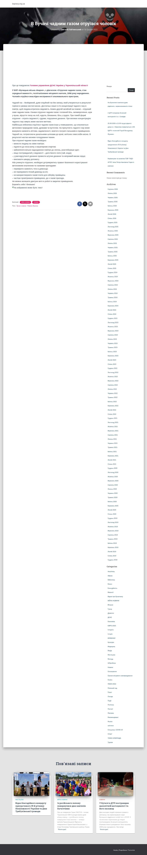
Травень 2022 (112, 397)
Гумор (110, 609)
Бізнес (110, 584)
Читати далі (62, 829)
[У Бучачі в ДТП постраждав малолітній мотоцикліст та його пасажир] (115, 784)
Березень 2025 (113, 260)
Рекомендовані (113, 717)
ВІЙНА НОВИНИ (25, 202)
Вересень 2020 (113, 481)
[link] (59, 85)
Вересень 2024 (113, 281)
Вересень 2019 (113, 531)
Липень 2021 (112, 439)
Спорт (110, 734)
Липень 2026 (112, 193)
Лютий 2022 (112, 410)
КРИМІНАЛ (111, 638)
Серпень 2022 (113, 385)
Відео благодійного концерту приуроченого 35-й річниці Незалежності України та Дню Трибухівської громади (31, 807)
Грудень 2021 (112, 418)
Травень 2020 (112, 497)
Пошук (109, 86)
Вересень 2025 (113, 235)
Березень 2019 (113, 547)
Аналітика (111, 571)
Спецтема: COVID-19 (115, 730)
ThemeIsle (131, 850)
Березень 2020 (113, 506)
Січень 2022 (112, 414)
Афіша (110, 576)
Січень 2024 (112, 314)
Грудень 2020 (112, 468)
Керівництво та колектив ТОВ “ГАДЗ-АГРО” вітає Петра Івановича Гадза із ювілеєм (121, 162)
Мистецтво (111, 655)
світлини (111, 725)
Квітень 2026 (112, 206)
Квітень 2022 (112, 401)
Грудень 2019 (112, 518)
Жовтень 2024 (113, 276)
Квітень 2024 (112, 302)
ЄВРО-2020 (112, 626)
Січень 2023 (112, 364)
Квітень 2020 (112, 501)
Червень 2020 (113, 493)
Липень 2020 (112, 489)
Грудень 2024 (112, 272)
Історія (110, 634)
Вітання (110, 605)
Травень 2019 (112, 539)
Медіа (110, 650)
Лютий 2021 (112, 460)
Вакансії (110, 592)
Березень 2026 (113, 210)
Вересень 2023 (113, 331)
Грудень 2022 (112, 368)
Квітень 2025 (112, 256)
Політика (111, 705)
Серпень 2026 (113, 189)
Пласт (110, 692)
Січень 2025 (112, 268)
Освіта (110, 680)
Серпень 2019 (113, 535)
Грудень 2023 (112, 318)
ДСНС (110, 617)
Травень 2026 (112, 201)
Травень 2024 (112, 297)
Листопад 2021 (113, 422)
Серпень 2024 (113, 285)
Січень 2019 (112, 556)
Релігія (110, 721)
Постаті (110, 709)
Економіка (111, 621)
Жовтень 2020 (113, 476)
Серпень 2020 (113, 485)
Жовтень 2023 (113, 326)
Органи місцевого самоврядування (120, 675)
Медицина (111, 646)
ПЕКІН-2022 (112, 684)
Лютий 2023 (112, 360)
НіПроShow (112, 663)
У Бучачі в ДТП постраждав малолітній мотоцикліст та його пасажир (114, 806)
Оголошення (112, 671)
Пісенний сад (112, 688)
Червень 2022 (113, 393)
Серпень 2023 (113, 335)
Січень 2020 (112, 514)
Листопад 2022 (113, 372)
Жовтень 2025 (113, 231)
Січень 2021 (112, 464)
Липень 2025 (112, 243)
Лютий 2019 (112, 551)
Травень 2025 (112, 252)
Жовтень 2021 (113, 426)
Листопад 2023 (113, 322)
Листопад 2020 (113, 472)
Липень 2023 (112, 339)
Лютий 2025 (112, 264)
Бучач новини (21, 206)
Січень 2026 (112, 218)
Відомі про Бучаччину (115, 596)
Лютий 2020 (112, 510)
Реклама (111, 713)
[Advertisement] (73, 68)
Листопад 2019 (113, 522)
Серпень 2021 (113, 435)
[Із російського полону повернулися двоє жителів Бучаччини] (73, 784)
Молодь (110, 659)
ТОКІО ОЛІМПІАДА (114, 738)
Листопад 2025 (113, 227)
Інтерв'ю (111, 630)
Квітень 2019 (112, 543)
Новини (36, 202)
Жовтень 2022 (113, 376)
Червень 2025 (113, 247)
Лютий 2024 (112, 310)
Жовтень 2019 (113, 526)
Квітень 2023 (112, 351)
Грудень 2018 (112, 560)
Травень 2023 (112, 347)
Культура (111, 642)
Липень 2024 (112, 289)
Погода (110, 696)
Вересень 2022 (113, 381)
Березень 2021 (113, 456)
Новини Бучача (32, 206)
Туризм (110, 742)
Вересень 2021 (113, 431)
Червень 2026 (113, 197)
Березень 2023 (113, 356)
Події (109, 701)
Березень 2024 (113, 306)
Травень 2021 (112, 447)
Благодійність (112, 588)
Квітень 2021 (112, 451)
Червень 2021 (113, 443)
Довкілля (111, 613)
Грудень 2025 (112, 222)
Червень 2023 (113, 343)
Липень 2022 (112, 389)
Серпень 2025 (113, 239)
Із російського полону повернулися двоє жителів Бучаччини (71, 806)
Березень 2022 (113, 406)
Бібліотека (111, 580)
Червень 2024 (113, 293)
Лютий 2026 (112, 214)
